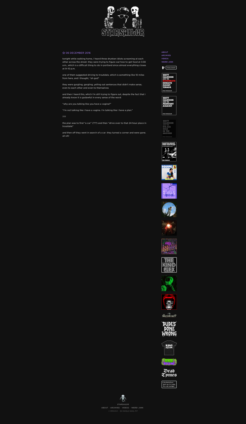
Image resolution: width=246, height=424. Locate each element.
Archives (166, 55)
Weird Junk (167, 62)
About (164, 52)
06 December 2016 (78, 52)
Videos (164, 59)
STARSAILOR (123, 404)
